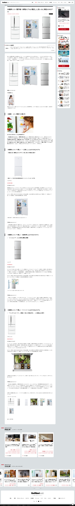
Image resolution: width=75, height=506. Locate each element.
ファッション (55, 2)
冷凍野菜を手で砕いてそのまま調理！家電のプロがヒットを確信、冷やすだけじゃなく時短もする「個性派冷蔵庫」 (29, 446)
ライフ (59, 2)
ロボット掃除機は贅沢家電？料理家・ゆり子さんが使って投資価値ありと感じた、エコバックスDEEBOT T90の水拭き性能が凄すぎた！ (25, 480)
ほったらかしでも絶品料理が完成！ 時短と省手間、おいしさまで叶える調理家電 (12, 445)
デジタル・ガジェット (41, 2)
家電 (36, 2)
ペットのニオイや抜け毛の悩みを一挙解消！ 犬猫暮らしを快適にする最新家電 (46, 445)
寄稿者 (69, 2)
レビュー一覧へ (64, 29)
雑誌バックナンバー (62, 498)
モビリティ (46, 2)
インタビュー (62, 9)
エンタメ (65, 2)
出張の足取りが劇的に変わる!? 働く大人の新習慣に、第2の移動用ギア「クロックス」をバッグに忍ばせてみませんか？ (38, 480)
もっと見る (53, 50)
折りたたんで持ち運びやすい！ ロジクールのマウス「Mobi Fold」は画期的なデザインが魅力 (63, 20)
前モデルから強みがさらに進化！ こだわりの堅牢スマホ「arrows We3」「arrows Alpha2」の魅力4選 (52, 480)
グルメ (62, 2)
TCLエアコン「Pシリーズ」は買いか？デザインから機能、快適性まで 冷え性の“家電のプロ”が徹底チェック (66, 480)
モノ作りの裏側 (65, 9)
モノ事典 (68, 9)
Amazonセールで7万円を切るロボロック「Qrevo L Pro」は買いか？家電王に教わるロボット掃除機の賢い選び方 (11, 480)
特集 (32, 2)
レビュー (60, 9)
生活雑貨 (50, 2)
